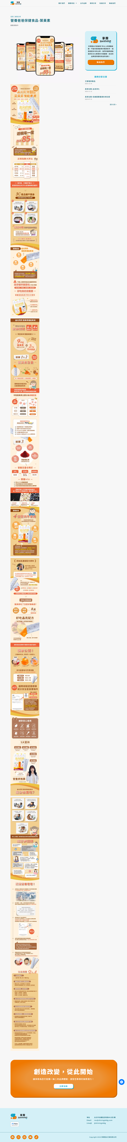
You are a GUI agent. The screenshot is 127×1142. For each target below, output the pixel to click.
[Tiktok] (36, 1137)
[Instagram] (18, 1137)
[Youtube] (30, 1137)
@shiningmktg (100, 1123)
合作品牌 (83, 3)
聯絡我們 (112, 3)
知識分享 (102, 3)
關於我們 (61, 3)
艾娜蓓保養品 (90, 81)
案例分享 (93, 3)
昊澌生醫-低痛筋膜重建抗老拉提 (97, 97)
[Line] (24, 1137)
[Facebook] (13, 1137)
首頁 (12, 17)
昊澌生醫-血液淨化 (92, 89)
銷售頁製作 (14, 25)
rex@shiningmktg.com (103, 1120)
